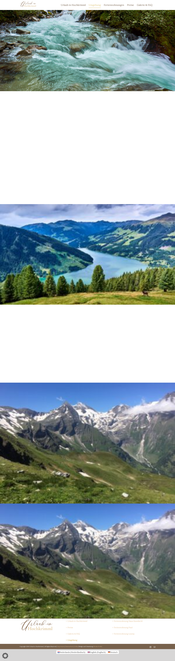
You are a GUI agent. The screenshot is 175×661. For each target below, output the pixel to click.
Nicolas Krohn (97, 646)
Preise (70, 627)
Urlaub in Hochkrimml (77, 621)
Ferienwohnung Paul (123, 627)
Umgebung (72, 640)
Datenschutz (69, 646)
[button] (5, 656)
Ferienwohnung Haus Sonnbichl (128, 621)
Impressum (60, 646)
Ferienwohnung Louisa (124, 634)
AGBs (76, 646)
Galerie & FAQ (74, 634)
